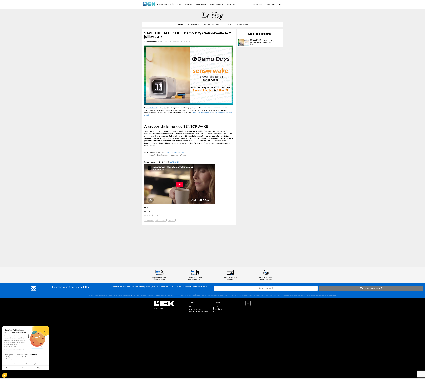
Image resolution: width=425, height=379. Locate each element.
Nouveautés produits (212, 24)
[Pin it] (187, 42)
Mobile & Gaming (216, 4)
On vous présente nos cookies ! (15, 359)
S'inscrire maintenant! (371, 288)
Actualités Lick (193, 24)
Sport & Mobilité (184, 4)
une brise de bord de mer (203, 113)
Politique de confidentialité (198, 311)
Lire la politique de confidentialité (14, 350)
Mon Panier (271, 4)
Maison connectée (165, 4)
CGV (190, 306)
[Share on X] (184, 42)
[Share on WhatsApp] (190, 42)
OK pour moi (41, 368)
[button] (4, 375)
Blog (214, 311)
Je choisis (25, 368)
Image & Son (200, 4)
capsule (171, 220)
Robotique (232, 4)
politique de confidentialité (327, 295)
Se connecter (258, 4)
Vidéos (228, 24)
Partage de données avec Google (16, 357)
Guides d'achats (242, 24)
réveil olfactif (151, 108)
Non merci (10, 368)
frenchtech (149, 220)
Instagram (217, 308)
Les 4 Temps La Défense (174, 153)
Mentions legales (195, 309)
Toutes (180, 24)
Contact (216, 306)
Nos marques (217, 309)
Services (192, 308)
